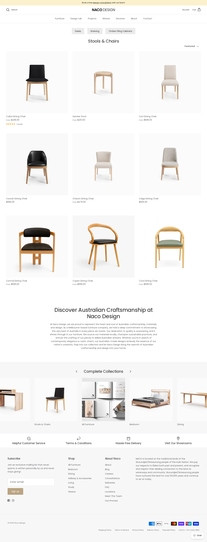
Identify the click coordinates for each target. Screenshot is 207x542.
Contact (147, 18)
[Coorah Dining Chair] (37, 164)
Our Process (111, 500)
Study (71, 487)
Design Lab (76, 18)
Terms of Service (122, 530)
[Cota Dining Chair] (170, 246)
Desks (78, 31)
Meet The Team (113, 496)
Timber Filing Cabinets (120, 31)
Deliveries (110, 482)
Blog (107, 469)
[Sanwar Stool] (104, 82)
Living (71, 482)
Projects (92, 18)
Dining (71, 473)
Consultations (112, 478)
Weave (106, 18)
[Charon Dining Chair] (104, 164)
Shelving (94, 31)
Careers (109, 473)
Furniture (59, 18)
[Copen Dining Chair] (104, 246)
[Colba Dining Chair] (37, 82)
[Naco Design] (103, 10)
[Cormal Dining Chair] (37, 246)
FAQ (107, 487)
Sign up (15, 491)
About (134, 18)
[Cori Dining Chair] (170, 82)
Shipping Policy (104, 530)
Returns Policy (153, 530)
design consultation (102, 2)
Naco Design (19, 523)
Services (120, 18)
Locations (110, 491)
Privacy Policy (138, 530)
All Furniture (74, 464)
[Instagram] (13, 500)
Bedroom (73, 469)
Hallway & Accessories (80, 478)
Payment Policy (168, 530)
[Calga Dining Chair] (170, 164)
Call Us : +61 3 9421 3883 (189, 530)
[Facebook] (9, 500)
